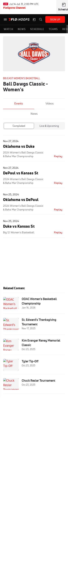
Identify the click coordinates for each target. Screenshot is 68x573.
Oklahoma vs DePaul (20, 199)
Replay (58, 156)
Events (18, 103)
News (34, 113)
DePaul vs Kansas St (20, 173)
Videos (50, 103)
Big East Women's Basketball (21, 78)
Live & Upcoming (49, 126)
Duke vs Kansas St (19, 226)
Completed (19, 126)
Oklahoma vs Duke (19, 146)
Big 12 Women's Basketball (18, 232)
